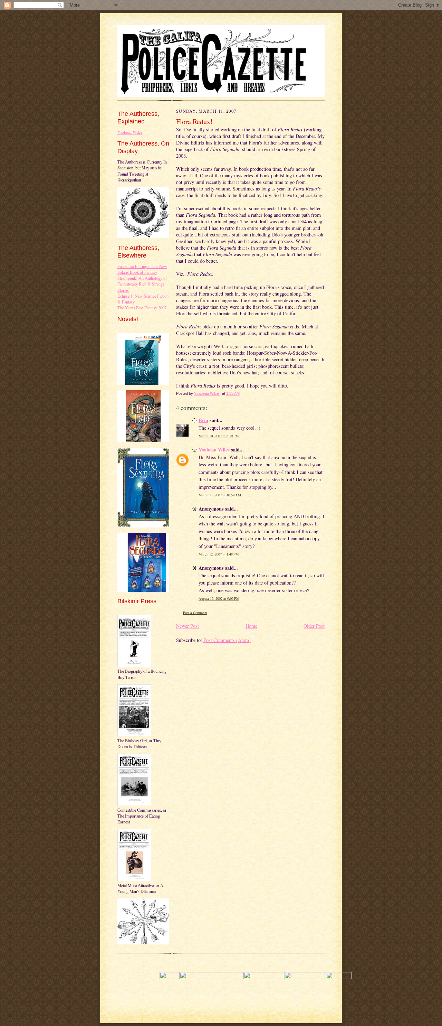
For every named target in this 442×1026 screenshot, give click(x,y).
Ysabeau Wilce (129, 132)
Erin (203, 420)
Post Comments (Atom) (227, 640)
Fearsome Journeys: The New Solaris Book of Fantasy (142, 269)
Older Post (314, 626)
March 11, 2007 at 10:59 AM (220, 495)
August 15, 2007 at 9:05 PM (219, 598)
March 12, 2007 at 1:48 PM (219, 554)
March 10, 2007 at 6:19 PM (219, 435)
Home (251, 626)
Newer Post (187, 626)
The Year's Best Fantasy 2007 (141, 307)
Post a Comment (195, 612)
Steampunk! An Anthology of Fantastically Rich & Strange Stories (142, 283)
